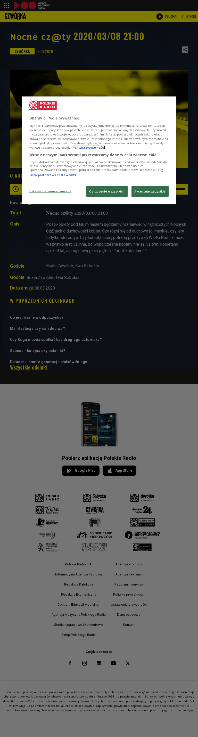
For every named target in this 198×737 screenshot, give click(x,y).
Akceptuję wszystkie (150, 191)
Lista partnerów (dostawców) (52, 175)
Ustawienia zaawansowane (50, 191)
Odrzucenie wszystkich (107, 191)
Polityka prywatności (88, 147)
